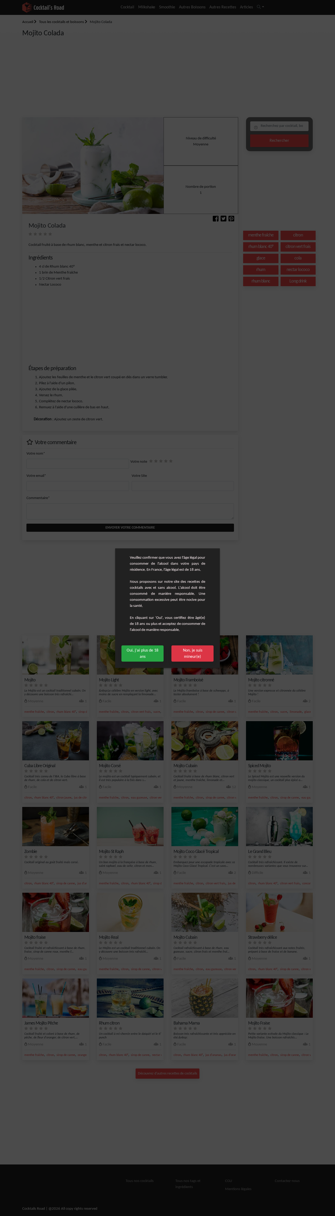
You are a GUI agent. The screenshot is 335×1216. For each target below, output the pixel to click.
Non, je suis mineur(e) (192, 653)
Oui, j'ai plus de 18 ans (142, 653)
